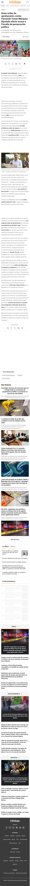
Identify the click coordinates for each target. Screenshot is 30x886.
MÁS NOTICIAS (15, 539)
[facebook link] (6, 827)
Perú (17, 839)
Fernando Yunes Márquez (8, 375)
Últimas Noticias (13, 843)
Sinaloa (3, 5)
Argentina (12, 835)
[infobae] (15, 2)
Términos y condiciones (9, 873)
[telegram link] (20, 827)
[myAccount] (27, 2)
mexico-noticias (6, 378)
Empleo (18, 852)
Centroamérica (23, 839)
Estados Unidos (6, 839)
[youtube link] (16, 827)
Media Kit (15, 864)
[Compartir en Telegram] (19, 64)
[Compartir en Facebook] (9, 64)
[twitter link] (10, 827)
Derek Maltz (19, 5)
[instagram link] (13, 827)
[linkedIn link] (23, 827)
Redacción (12, 852)
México (3, 9)
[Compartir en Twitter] (12, 64)
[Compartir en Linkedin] (16, 64)
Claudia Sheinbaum (10, 5)
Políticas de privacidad (21, 873)
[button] (2, 2)
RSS (19, 843)
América (7, 835)
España (23, 835)
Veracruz (20, 375)
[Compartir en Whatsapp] (5, 64)
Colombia (18, 835)
